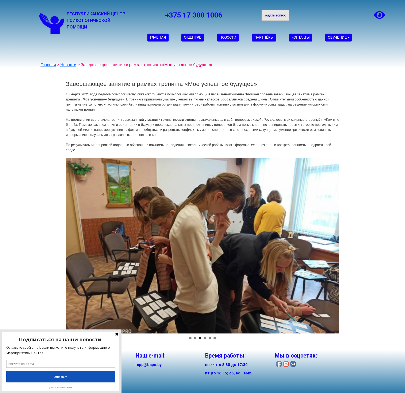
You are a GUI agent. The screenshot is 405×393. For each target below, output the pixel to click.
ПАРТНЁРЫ (264, 37)
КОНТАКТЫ (301, 37)
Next (346, 244)
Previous (58, 244)
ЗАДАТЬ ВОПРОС (275, 15)
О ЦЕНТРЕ (192, 37)
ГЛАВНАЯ (158, 37)
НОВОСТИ (228, 37)
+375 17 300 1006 (193, 15)
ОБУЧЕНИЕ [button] (337, 37)
